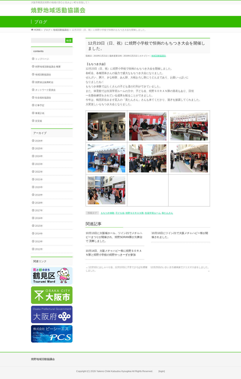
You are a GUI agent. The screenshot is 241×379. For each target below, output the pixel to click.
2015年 (39, 226)
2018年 (39, 203)
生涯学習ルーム (153, 213)
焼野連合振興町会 (44, 82)
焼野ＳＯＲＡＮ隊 (135, 213)
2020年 (39, 187)
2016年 (39, 218)
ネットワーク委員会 (45, 90)
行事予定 (39, 105)
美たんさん (167, 213)
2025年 (39, 148)
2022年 (39, 172)
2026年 (39, 141)
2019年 (39, 195)
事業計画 (39, 113)
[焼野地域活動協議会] (58, 11)
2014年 (39, 233)
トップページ (42, 59)
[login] (162, 371)
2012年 (39, 249)
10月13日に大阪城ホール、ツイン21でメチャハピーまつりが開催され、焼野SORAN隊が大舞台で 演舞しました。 (114, 237)
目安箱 (38, 121)
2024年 (39, 156)
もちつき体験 (107, 213)
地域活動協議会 (158, 56)
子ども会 (119, 213)
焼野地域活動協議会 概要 (48, 66)
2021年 (39, 179)
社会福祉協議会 (43, 97)
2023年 (39, 164)
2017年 (39, 210)
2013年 (39, 241)
